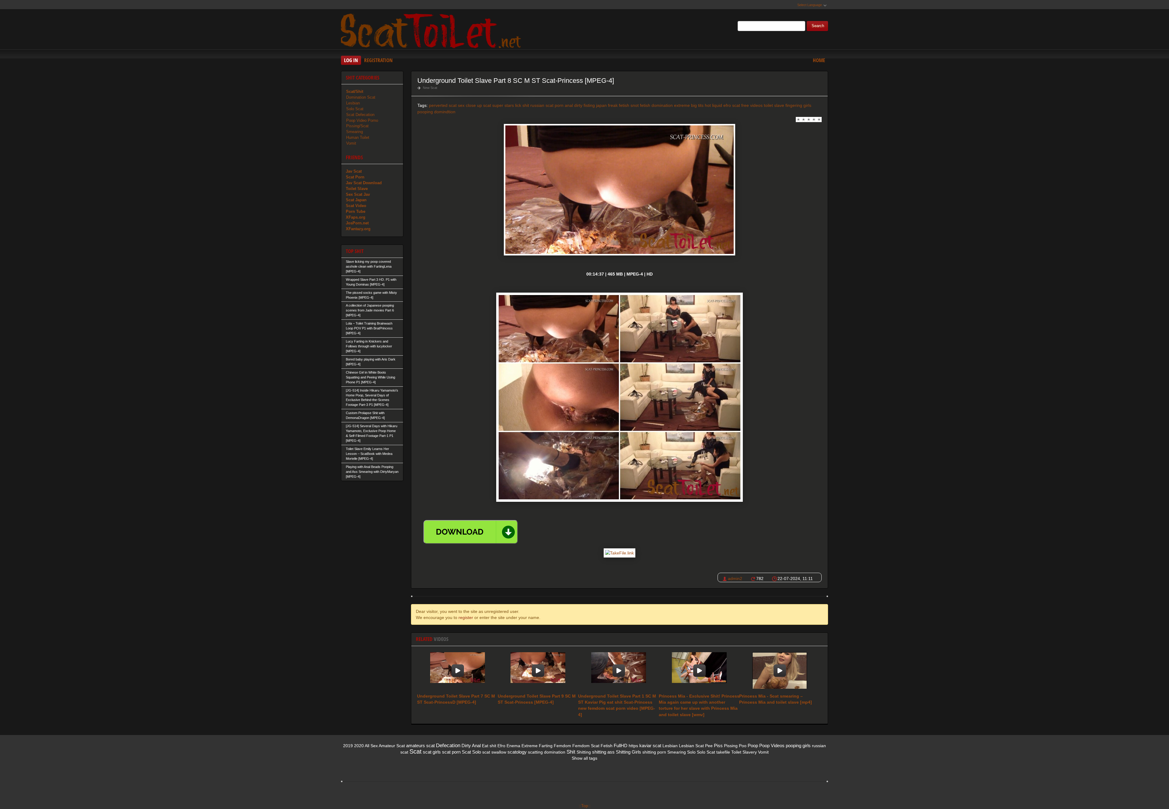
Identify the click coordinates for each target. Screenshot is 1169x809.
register (465, 617)
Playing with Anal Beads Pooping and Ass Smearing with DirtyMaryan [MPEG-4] (372, 471)
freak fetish (618, 105)
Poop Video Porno (362, 120)
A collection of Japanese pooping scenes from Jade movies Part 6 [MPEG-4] (370, 310)
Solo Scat (354, 109)
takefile (723, 752)
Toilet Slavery (744, 752)
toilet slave (774, 105)
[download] (470, 532)
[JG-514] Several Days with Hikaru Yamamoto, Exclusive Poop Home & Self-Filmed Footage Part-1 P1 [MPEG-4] (371, 433)
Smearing (354, 131)
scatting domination (546, 752)
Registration (378, 60)
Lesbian (353, 103)
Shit (571, 752)
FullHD (620, 745)
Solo (691, 752)
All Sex (371, 745)
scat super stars (498, 105)
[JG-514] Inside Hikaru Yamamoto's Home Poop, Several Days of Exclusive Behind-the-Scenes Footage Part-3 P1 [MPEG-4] (372, 398)
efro (727, 105)
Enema (513, 745)
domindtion (444, 111)
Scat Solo (471, 751)
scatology (517, 751)
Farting (546, 745)
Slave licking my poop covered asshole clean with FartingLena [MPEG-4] (368, 266)
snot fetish (640, 105)
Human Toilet (357, 137)
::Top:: (585, 805)
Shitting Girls (628, 751)
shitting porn (654, 752)
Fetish (607, 745)
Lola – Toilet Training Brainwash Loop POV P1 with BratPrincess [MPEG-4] (369, 328)
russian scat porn (546, 105)
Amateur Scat (392, 745)
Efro (501, 745)
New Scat (430, 88)
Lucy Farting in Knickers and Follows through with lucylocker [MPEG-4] (369, 346)
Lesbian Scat (691, 745)
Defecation (448, 745)
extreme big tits (689, 105)
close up (474, 105)
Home (819, 60)
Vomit (351, 143)
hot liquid (713, 105)
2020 (359, 745)
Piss (718, 745)
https (633, 745)
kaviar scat (650, 745)
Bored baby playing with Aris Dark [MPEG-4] (370, 361)
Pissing (731, 745)
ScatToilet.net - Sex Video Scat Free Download (432, 30)
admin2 (735, 578)
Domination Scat (360, 97)
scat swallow (494, 752)
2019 (348, 745)
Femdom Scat (585, 745)
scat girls (432, 751)
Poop (753, 745)
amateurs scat (420, 745)
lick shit (522, 105)
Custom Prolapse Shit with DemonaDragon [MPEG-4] (365, 415)
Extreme (529, 745)
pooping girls (798, 745)
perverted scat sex (447, 105)
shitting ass (603, 751)
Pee (709, 745)
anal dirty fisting (580, 105)
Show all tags (584, 758)
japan (601, 105)
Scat (415, 751)
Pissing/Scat (357, 126)
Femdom (562, 745)
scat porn (451, 751)
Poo (742, 745)
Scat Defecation (360, 114)
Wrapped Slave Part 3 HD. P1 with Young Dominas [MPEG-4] (371, 282)
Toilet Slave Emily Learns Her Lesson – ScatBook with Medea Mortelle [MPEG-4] (369, 453)
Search (818, 26)
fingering (793, 105)
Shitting (584, 752)
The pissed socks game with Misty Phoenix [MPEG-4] (371, 295)
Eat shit (489, 745)
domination (662, 105)
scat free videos (747, 105)
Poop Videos (772, 745)
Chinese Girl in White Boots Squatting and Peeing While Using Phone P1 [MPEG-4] (370, 377)
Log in (351, 60)
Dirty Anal (471, 745)
